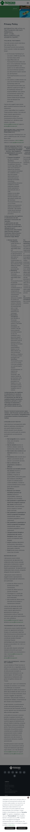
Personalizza (10, 828)
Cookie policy (11, 825)
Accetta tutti (21, 828)
